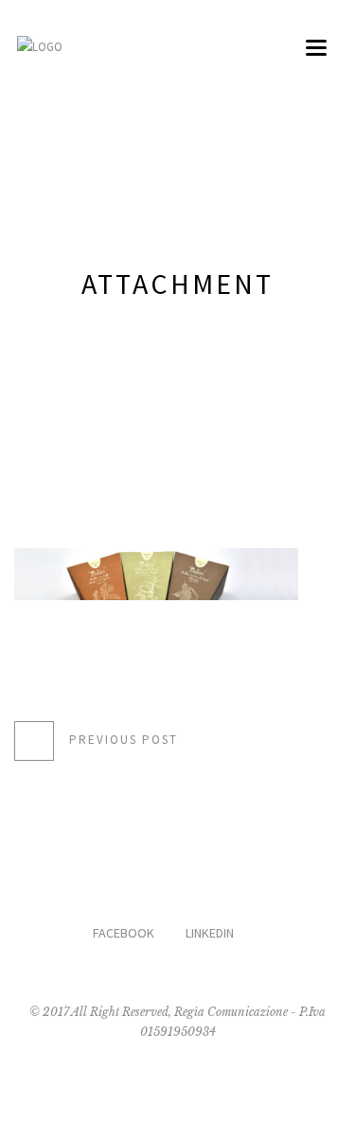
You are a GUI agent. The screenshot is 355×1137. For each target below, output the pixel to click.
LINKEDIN (210, 932)
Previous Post (123, 740)
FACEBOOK (123, 932)
